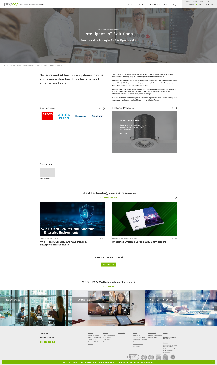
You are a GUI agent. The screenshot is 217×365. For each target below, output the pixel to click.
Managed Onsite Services (94, 337)
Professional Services (93, 341)
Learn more (10, 310)
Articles (42, 238)
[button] (108, 265)
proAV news (133, 238)
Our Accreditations (138, 344)
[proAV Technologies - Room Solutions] (36, 308)
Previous (99, 109)
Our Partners (136, 346)
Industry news (125, 238)
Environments (106, 339)
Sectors (105, 341)
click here (130, 362)
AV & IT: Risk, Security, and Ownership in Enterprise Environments (63, 243)
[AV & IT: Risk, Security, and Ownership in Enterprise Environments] (72, 219)
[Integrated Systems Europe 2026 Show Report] (144, 219)
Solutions (142, 5)
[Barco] (47, 116)
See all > (90, 344)
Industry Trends (152, 337)
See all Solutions (107, 287)
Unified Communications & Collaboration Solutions (32, 65)
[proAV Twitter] (42, 342)
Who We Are (136, 335)
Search (202, 1)
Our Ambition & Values (139, 337)
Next (104, 109)
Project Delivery (92, 339)
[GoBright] (97, 116)
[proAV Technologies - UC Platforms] (108, 308)
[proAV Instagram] (50, 342)
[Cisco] (64, 116)
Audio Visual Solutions (109, 335)
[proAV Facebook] (54, 342)
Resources (115, 238)
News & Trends (152, 333)
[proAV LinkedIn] (46, 342)
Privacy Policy (166, 352)
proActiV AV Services (93, 335)
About (166, 5)
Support (188, 1)
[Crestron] (80, 116)
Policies (165, 343)
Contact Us (190, 5)
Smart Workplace (107, 337)
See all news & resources (108, 198)
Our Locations (137, 341)
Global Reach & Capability (140, 339)
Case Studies (155, 5)
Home (6, 65)
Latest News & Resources (155, 335)
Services (131, 5)
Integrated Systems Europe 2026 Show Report (139, 241)
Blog (174, 5)
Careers (195, 1)
